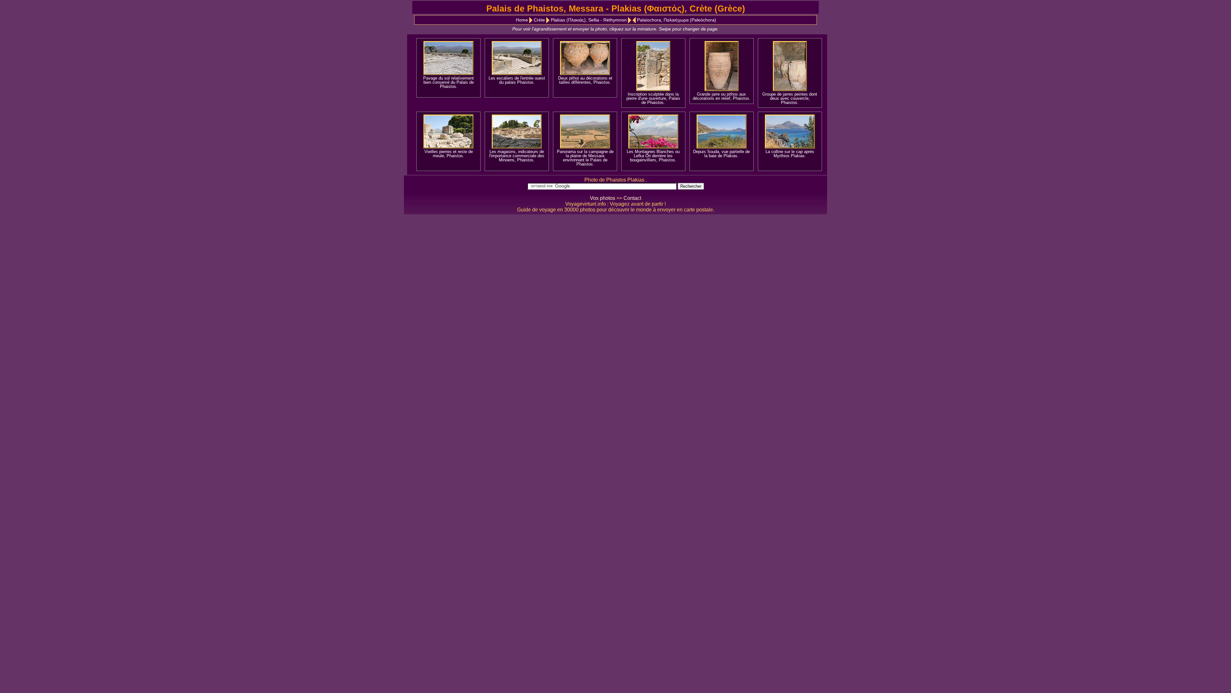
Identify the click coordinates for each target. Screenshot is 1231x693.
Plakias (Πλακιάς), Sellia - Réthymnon (589, 20)
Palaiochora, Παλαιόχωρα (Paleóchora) (676, 20)
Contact (632, 198)
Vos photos (602, 198)
